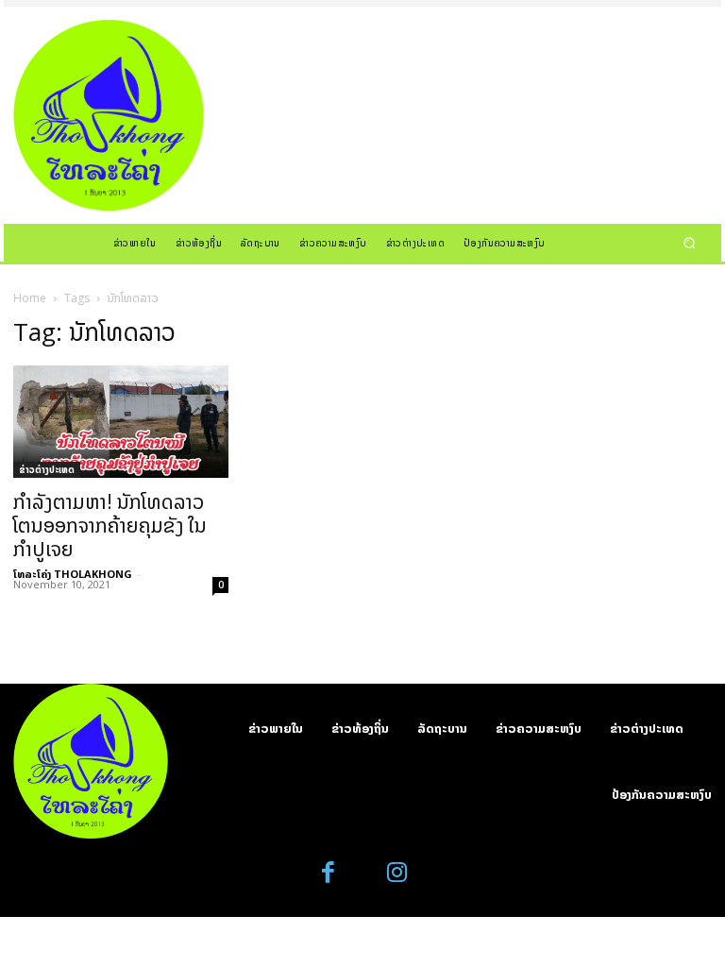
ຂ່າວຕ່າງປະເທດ (47, 469)
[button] (689, 242)
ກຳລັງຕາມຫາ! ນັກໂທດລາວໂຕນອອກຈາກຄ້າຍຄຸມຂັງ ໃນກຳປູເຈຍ (110, 525)
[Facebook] (329, 873)
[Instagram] (397, 873)
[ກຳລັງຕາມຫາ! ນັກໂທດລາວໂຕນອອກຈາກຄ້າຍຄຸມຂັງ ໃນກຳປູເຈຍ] (120, 421)
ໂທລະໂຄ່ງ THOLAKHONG (72, 574)
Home (29, 298)
